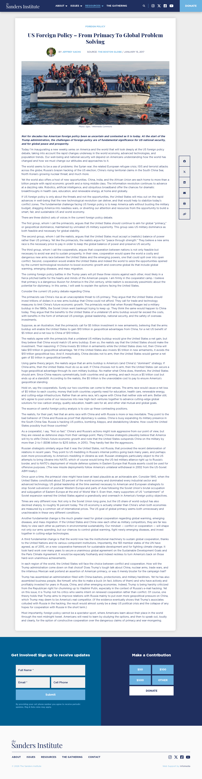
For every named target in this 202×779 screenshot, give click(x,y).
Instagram (153, 6)
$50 (140, 669)
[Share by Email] (184, 192)
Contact (94, 757)
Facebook (165, 6)
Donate (191, 5)
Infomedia (185, 766)
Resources (93, 5)
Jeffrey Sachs (71, 52)
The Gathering (117, 5)
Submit (50, 694)
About (59, 5)
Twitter (159, 6)
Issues (74, 5)
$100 (163, 669)
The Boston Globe (110, 52)
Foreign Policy (95, 26)
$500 (140, 680)
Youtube (171, 6)
